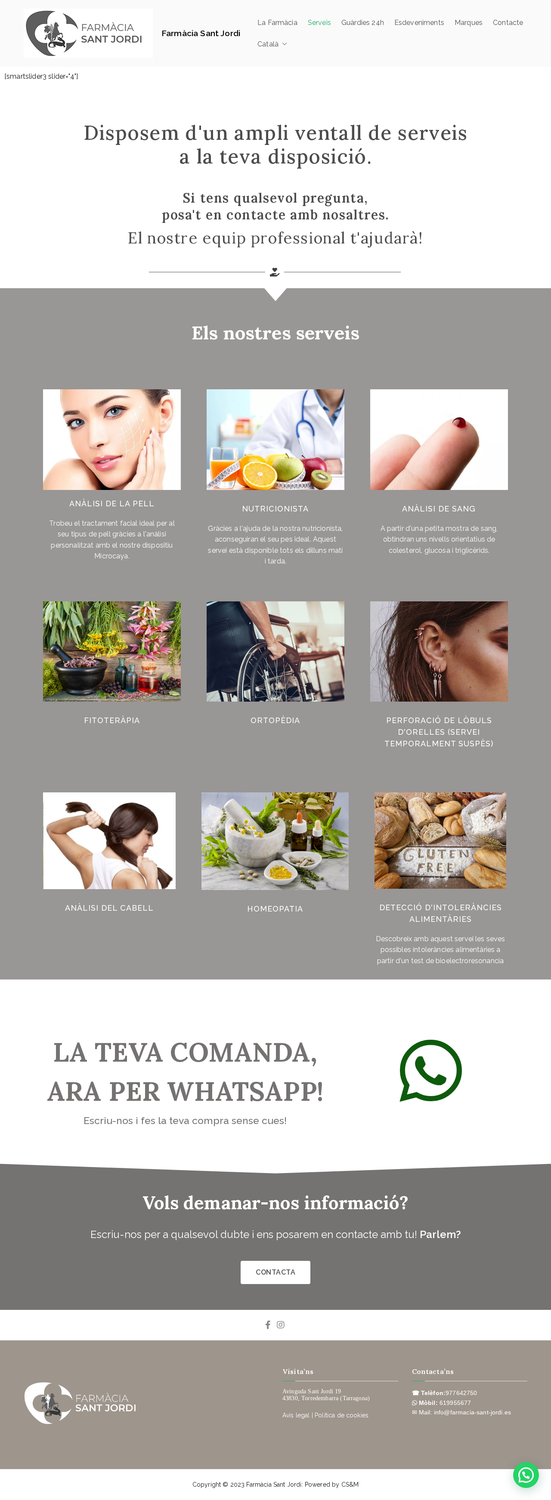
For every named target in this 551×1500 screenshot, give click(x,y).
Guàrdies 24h (362, 22)
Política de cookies (341, 1415)
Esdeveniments (419, 22)
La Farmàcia (277, 22)
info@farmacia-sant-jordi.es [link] (472, 1412)
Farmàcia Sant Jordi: (275, 1484)
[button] (283, 44)
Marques (469, 22)
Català (268, 44)
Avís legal (296, 1415)
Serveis (319, 22)
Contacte (508, 22)
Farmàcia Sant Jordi (200, 33)
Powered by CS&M (332, 1484)
